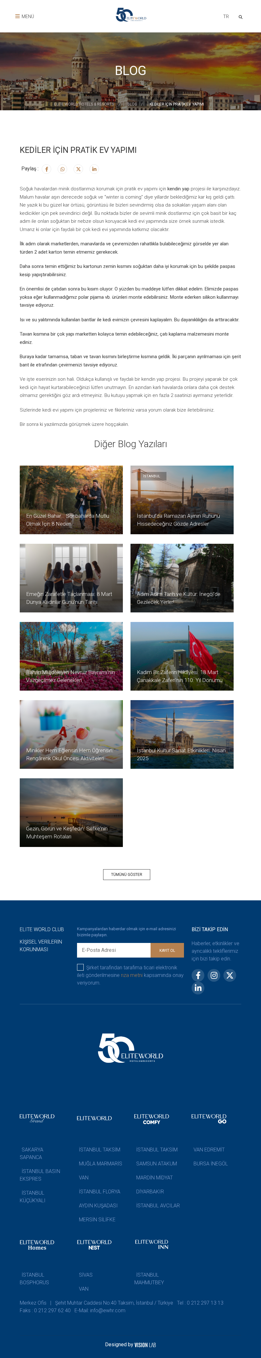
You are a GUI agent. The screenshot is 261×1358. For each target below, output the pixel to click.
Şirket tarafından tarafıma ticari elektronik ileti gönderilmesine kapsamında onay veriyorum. (130, 975)
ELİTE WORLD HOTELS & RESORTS (84, 104)
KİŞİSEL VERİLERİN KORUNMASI (41, 945)
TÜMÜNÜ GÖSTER (126, 874)
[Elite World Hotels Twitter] (78, 169)
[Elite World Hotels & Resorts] (242, 16)
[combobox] (225, 17)
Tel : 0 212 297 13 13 (200, 1303)
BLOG (132, 104)
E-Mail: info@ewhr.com (99, 1310)
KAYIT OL (167, 950)
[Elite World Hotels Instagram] (62, 169)
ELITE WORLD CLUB (42, 929)
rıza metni (132, 975)
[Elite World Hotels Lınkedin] (94, 169)
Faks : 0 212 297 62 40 (45, 1310)
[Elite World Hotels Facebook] (46, 169)
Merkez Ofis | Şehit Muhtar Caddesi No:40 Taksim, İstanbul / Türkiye (96, 1303)
